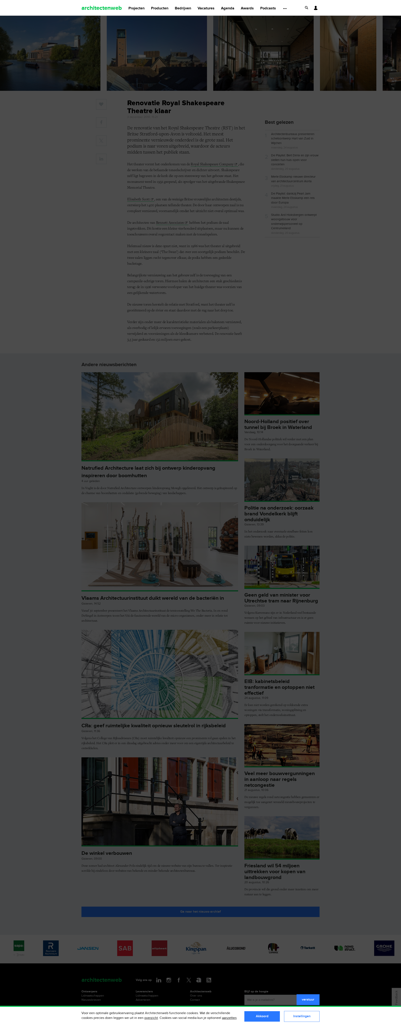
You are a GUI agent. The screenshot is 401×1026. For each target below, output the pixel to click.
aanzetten (229, 1018)
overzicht (151, 1018)
